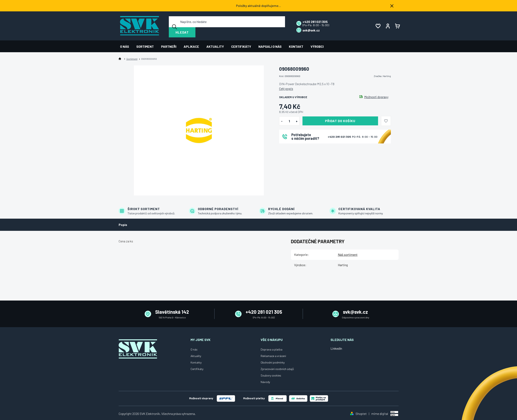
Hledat (182, 32)
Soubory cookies (271, 375)
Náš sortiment (348, 254)
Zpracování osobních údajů (277, 369)
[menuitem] (126, 46)
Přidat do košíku (340, 121)
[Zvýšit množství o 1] (296, 121)
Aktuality (196, 356)
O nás (194, 349)
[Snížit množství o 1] (281, 121)
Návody (265, 382)
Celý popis (286, 88)
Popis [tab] (123, 225)
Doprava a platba (271, 349)
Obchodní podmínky (273, 362)
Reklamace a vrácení (273, 356)
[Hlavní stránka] (121, 58)
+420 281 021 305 (340, 136)
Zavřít (302, 149)
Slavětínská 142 (172, 312)
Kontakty (196, 362)
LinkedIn (336, 348)
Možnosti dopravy (376, 97)
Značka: (382, 76)
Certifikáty (197, 369)
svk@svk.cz (355, 312)
